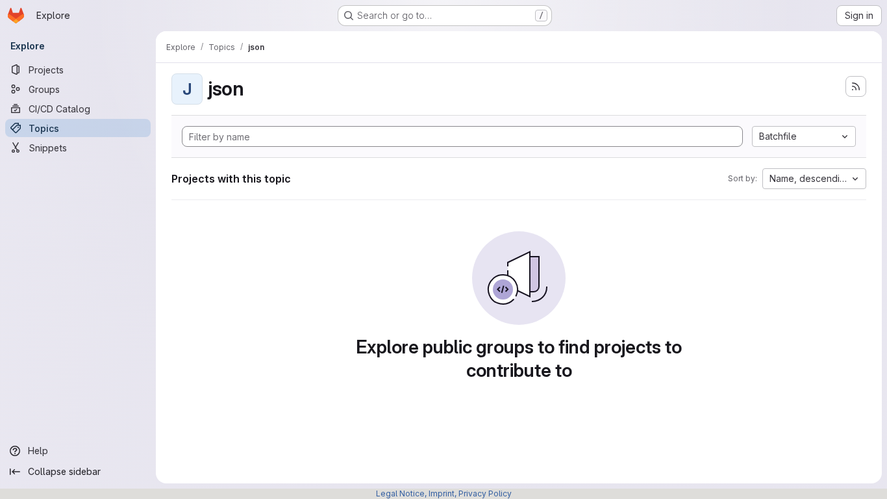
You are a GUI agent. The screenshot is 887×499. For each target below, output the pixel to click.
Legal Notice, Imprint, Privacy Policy (444, 493)
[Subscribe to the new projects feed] (855, 86)
